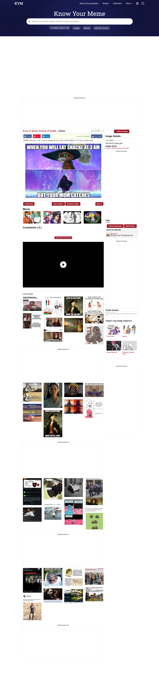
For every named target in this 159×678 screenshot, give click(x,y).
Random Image (73, 204)
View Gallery (58, 204)
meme (107, 222)
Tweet (47, 136)
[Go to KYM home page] (19, 4)
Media (105, 3)
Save (38, 136)
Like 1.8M (97, 136)
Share (28, 136)
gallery (58, 140)
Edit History (130, 226)
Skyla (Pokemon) (112, 352)
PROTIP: (26, 140)
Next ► (99, 204)
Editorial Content (102, 28)
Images (76, 28)
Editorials (117, 3)
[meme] (63, 171)
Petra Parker (110, 336)
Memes (87, 28)
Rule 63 (124, 336)
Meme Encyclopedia (88, 3)
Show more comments (63, 238)
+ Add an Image (122, 131)
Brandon (114, 233)
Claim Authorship (115, 226)
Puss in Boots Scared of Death (39, 131)
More (128, 3)
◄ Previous (28, 204)
